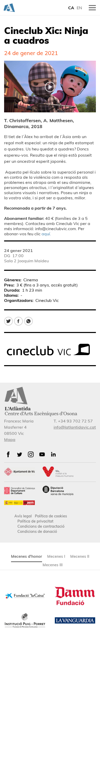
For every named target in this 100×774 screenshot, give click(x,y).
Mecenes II (79, 556)
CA (71, 7)
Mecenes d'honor (26, 556)
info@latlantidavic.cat (75, 427)
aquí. (46, 233)
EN (79, 7)
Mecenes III (53, 564)
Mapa (9, 439)
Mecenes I (56, 556)
